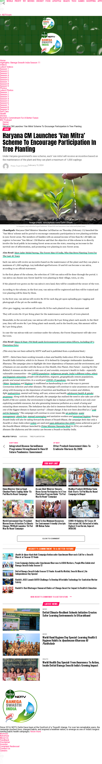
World (10, 1)
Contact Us (5, 748)
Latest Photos (6, 90)
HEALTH (66, 1)
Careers (3, 750)
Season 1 (4, 69)
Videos (3, 64)
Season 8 (4, 84)
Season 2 (4, 71)
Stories (3, 115)
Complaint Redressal (9, 746)
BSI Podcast (6, 120)
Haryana (23, 437)
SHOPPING (91, 1)
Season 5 (4, 77)
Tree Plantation (37, 437)
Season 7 (4, 81)
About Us (4, 738)
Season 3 (4, 73)
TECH (74, 1)
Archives (4, 733)
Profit (18, 1)
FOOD (48, 1)
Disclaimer (5, 742)
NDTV (2, 1)
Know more (35, 731)
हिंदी (24, 1)
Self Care (4, 111)
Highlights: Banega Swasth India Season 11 (20, 62)
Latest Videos (6, 67)
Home (3, 60)
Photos (3, 88)
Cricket (40, 1)
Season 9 (4, 86)
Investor (4, 744)
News (6, 124)
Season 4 (4, 75)
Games (81, 1)
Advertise (4, 736)
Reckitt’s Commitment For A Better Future (19, 118)
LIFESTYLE (56, 1)
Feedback (4, 740)
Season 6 (4, 79)
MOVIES (30, 1)
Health (3, 113)
